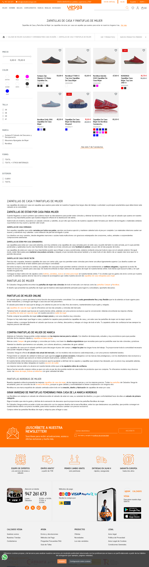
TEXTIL (7, 159)
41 (6, 119)
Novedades (79, 538)
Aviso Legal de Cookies (117, 541)
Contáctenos (12, 541)
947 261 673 (7, 2)
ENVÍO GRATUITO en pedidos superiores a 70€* (74, 2)
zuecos (61, 274)
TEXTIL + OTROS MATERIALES (16, 163)
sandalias (53, 274)
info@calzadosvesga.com (26, 2)
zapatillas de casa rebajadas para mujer (99, 276)
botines (46, 274)
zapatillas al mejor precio (43, 338)
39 (6, 116)
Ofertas (77, 534)
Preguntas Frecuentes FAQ (51, 541)
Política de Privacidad (116, 538)
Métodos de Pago (48, 538)
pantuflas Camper (103, 285)
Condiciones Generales (117, 545)
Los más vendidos (81, 541)
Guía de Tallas (46, 545)
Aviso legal (112, 534)
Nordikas (8, 143)
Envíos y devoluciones (49, 534)
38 (6, 113)
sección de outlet (51, 363)
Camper (21, 341)
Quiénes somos (13, 534)
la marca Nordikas (42, 384)
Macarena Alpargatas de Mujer (17, 140)
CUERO (8, 179)
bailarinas (38, 371)
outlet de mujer (60, 313)
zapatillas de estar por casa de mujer (23, 313)
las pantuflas (115, 382)
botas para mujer (71, 274)
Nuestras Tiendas (13, 538)
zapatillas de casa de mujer (20, 308)
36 (6, 110)
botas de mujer (20, 371)
